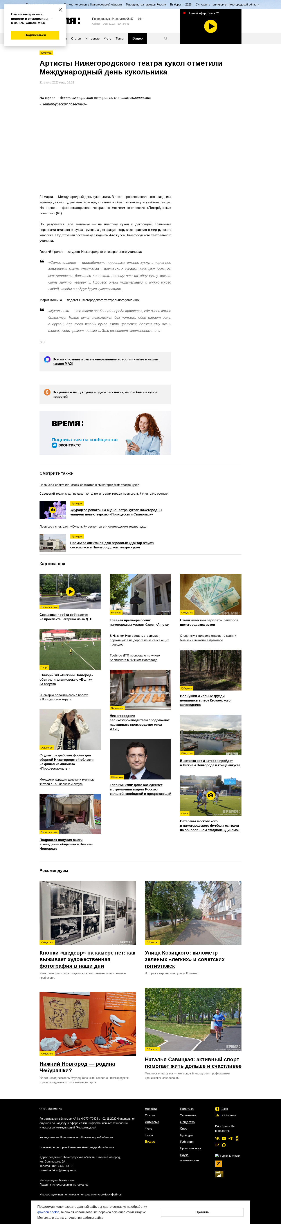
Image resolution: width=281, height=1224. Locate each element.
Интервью (152, 1122)
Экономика (188, 1115)
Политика (187, 1108)
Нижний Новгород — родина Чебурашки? (77, 1062)
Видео (150, 1141)
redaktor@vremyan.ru (62, 1170)
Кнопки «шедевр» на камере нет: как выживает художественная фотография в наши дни (87, 955)
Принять (202, 1212)
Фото (148, 1128)
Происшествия (190, 1148)
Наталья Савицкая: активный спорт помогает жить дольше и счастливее (193, 1058)
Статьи (150, 1115)
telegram (230, 1138)
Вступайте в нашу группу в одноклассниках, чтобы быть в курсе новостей (105, 394)
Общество (187, 1122)
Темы (149, 1135)
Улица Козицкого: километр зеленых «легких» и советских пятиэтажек (185, 955)
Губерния (187, 1141)
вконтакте (217, 1138)
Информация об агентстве (57, 1180)
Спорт (184, 1128)
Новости (151, 1108)
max (224, 1145)
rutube (217, 1145)
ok (237, 1138)
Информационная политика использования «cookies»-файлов (81, 1194)
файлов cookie (48, 1212)
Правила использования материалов (64, 1184)
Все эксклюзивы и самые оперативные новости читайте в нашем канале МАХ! (106, 361)
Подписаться (35, 35)
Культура (46, 52)
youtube (224, 1138)
